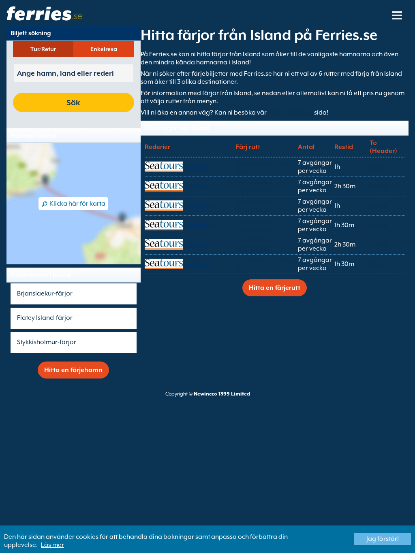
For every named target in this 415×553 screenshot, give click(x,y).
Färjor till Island (290, 112)
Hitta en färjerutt (274, 287)
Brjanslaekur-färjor (45, 293)
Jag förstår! (382, 538)
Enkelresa (103, 49)
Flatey (378, 166)
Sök (73, 102)
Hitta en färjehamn (73, 370)
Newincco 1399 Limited (222, 394)
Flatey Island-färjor (45, 317)
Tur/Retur (43, 49)
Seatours (199, 166)
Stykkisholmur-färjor (46, 342)
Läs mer (52, 545)
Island (378, 186)
